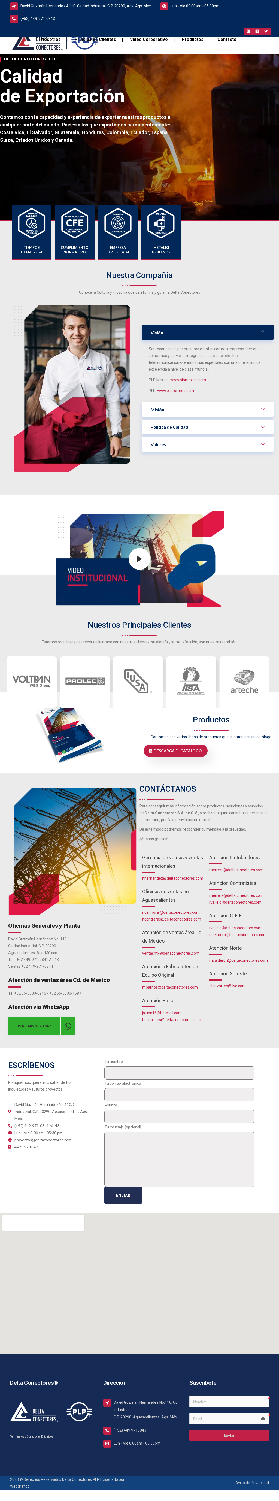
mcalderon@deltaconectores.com (238, 960)
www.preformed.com (175, 390)
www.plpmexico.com (188, 380)
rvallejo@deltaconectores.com (235, 902)
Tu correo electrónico (122, 1083)
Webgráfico (20, 1486)
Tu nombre (113, 1061)
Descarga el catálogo (178, 750)
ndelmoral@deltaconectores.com (171, 912)
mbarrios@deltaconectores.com (170, 987)
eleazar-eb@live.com (227, 986)
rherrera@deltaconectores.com (236, 870)
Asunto (110, 1105)
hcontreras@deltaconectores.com (171, 919)
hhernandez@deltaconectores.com (172, 878)
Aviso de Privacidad (252, 1483)
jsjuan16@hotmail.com (162, 1013)
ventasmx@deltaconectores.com (170, 953)
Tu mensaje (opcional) (122, 1126)
